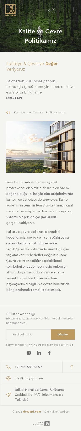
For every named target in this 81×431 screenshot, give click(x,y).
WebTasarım (37, 423)
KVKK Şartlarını (38, 345)
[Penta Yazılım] (47, 423)
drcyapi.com (32, 411)
